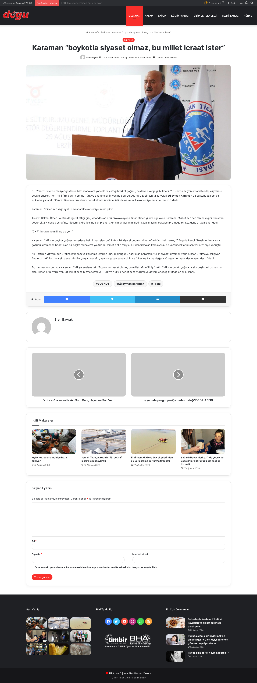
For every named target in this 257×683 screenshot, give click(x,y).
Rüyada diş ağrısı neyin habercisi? (208, 652)
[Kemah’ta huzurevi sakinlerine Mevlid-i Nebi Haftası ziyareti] (36, 649)
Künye (248, 15)
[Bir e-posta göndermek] (100, 57)
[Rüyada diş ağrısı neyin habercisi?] (175, 656)
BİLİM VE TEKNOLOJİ (205, 15)
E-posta (37, 554)
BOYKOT (103, 283)
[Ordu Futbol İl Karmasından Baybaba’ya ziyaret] (80, 636)
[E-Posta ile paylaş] (203, 299)
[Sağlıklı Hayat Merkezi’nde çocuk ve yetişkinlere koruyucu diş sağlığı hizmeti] (203, 441)
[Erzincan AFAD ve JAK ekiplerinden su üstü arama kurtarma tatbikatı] (153, 441)
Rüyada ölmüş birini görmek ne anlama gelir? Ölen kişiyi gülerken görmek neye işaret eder (208, 639)
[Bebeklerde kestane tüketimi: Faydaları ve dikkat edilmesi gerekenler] (175, 622)
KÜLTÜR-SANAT (180, 15)
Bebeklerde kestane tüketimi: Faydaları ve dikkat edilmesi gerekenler (205, 623)
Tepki (156, 283)
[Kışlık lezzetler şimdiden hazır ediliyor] (54, 441)
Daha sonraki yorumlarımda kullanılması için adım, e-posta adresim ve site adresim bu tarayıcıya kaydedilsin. (96, 567)
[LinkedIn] (157, 299)
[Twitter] (112, 299)
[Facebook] (67, 299)
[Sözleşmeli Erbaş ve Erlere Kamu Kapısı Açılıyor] (80, 649)
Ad (34, 541)
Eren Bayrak (92, 57)
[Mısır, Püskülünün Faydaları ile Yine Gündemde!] (58, 649)
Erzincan (134, 15)
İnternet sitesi (140, 554)
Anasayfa (93, 32)
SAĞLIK (162, 15)
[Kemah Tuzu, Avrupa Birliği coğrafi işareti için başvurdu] (103, 441)
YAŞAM (149, 15)
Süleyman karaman (131, 283)
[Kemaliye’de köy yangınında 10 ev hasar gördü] (58, 636)
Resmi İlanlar (230, 15)
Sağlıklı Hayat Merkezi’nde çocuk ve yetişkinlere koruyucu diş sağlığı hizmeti (202, 461)
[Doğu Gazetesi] (17, 16)
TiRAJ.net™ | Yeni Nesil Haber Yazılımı (130, 673)
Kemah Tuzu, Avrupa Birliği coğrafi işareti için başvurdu (90, 3)
